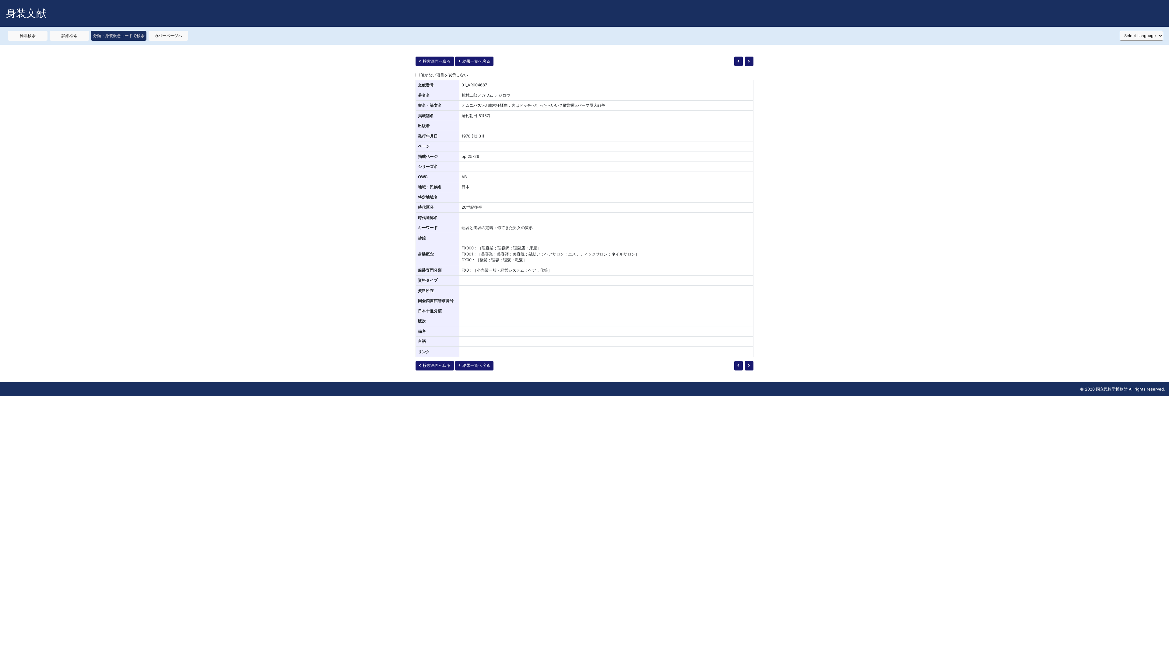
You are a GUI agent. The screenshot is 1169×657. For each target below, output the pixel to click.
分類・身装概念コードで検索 (119, 35)
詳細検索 (69, 35)
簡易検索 (28, 35)
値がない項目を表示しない (444, 74)
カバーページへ (168, 35)
